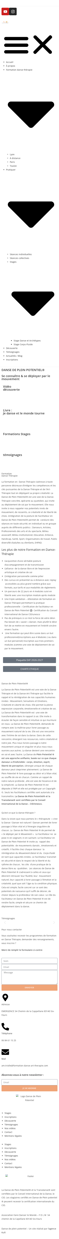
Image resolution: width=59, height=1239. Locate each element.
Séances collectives (19, 258)
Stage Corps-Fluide (23, 344)
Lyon (12, 154)
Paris (12, 162)
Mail (4, 1058)
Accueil (9, 62)
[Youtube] (5, 11)
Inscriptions (12, 359)
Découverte (12, 348)
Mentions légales (13, 1135)
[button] (29, 44)
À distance (15, 158)
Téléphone (7, 1033)
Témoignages (13, 351)
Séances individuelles (21, 254)
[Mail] (5, 1052)
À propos (10, 65)
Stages (8, 1113)
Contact (8, 1132)
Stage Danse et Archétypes (27, 340)
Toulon (13, 165)
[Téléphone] (5, 1026)
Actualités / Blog (14, 355)
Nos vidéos (10, 1128)
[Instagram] (13, 11)
